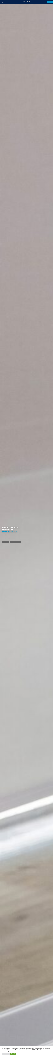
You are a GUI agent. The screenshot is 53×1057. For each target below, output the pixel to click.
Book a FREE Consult (15, 541)
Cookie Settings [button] (6, 1053)
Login (49, 1)
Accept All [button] (13, 1053)
